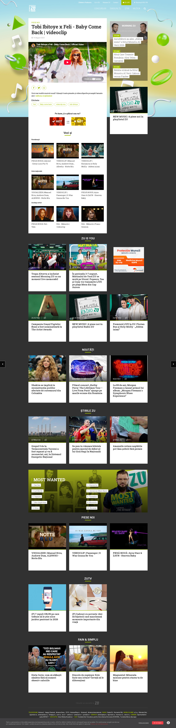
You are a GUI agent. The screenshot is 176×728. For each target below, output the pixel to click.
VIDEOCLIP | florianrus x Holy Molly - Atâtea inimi (90, 164)
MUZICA (136, 8)
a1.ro (136, 712)
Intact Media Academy (65, 717)
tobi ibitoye (74, 104)
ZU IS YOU (88, 238)
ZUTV (67, 712)
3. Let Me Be (37, 491)
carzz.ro (126, 714)
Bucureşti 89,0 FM (141, 2)
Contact (115, 2)
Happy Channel (50, 712)
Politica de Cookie (144, 723)
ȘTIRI (127, 8)
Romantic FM (118, 712)
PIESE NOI (35, 22)
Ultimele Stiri (143, 712)
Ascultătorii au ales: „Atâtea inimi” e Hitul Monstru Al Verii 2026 (128, 42)
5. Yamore (36, 496)
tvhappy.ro (52, 714)
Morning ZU (129, 26)
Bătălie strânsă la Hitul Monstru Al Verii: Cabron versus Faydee (126, 73)
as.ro (63, 714)
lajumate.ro (111, 714)
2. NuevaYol (92, 485)
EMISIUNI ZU (115, 8)
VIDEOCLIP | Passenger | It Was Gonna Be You (64, 195)
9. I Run (35, 508)
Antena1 (41, 712)
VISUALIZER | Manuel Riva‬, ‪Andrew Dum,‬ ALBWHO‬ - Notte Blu (41, 195)
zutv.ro (59, 714)
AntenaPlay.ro (74, 712)
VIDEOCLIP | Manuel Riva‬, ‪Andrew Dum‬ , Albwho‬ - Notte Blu (65, 164)
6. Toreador (92, 496)
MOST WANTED (49, 479)
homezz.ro (119, 714)
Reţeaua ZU (106, 2)
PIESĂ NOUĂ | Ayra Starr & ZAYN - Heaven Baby (91, 195)
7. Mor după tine (39, 502)
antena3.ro (77, 714)
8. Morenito (92, 502)
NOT (79, 121)
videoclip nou (60, 104)
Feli (34, 104)
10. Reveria (91, 508)
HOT (58, 121)
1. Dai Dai (36, 485)
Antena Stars (60, 712)
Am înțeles (159, 723)
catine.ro (70, 714)
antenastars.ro (43, 714)
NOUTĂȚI (88, 349)
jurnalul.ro (86, 714)
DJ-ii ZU (97, 2)
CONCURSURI (100, 8)
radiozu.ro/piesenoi (43, 96)
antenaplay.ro (102, 714)
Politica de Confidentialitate (99, 724)
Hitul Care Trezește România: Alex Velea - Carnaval (125, 57)
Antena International (94, 712)
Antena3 (84, 712)
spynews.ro (33, 714)
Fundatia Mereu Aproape (128, 717)
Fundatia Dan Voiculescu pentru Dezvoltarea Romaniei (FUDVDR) (98, 717)
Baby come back (46, 104)
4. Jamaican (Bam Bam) (97, 491)
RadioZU (110, 712)
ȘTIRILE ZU (88, 410)
